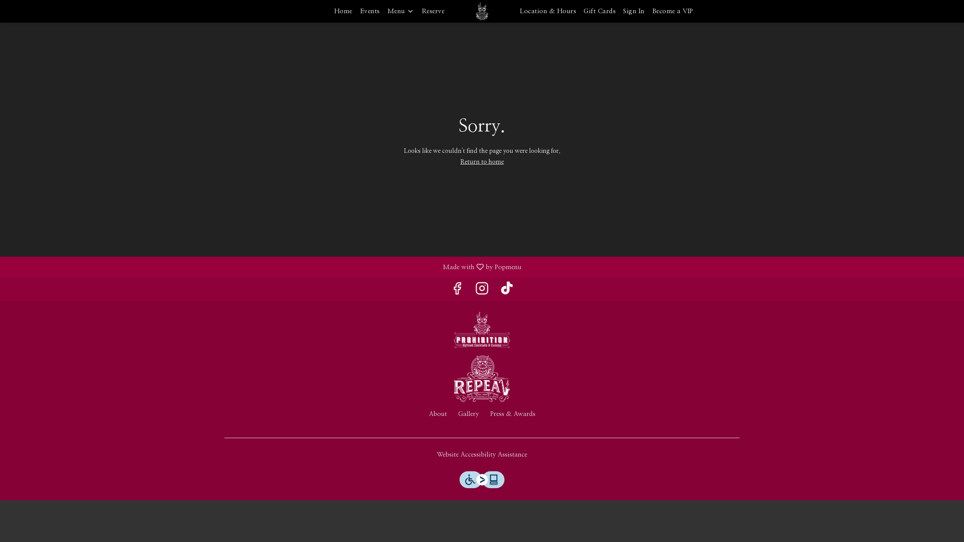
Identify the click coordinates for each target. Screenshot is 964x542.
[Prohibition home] (482, 11)
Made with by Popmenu (264, 267)
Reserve (433, 11)
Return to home (482, 162)
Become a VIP (672, 11)
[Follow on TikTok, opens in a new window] (507, 291)
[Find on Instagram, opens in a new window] (482, 291)
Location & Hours (548, 11)
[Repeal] (482, 378)
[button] (401, 11)
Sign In (634, 11)
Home (343, 11)
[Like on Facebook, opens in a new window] (457, 291)
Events (370, 11)
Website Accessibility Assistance (482, 454)
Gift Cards (600, 11)
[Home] (482, 329)
